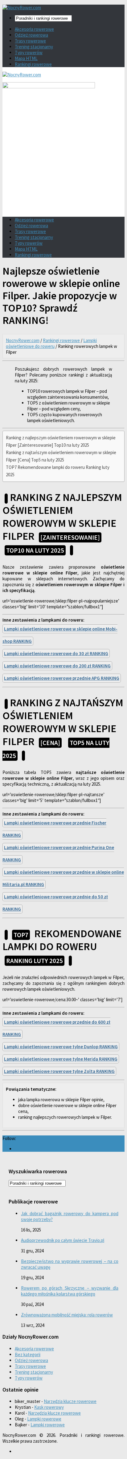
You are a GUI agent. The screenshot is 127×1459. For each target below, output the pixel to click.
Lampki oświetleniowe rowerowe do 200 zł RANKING (57, 666)
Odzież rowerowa (31, 35)
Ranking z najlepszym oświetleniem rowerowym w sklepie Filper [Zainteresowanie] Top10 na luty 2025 (61, 441)
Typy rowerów (29, 52)
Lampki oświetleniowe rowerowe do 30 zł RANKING (56, 653)
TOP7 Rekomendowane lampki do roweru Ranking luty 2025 (57, 471)
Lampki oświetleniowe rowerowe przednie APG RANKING (61, 678)
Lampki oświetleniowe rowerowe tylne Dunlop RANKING (61, 1047)
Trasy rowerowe (30, 41)
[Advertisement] (63, 167)
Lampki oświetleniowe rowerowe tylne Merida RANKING (60, 1059)
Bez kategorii (27, 1354)
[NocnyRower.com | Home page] (21, 7)
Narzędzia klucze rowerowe (70, 1401)
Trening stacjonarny (34, 47)
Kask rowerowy (49, 1407)
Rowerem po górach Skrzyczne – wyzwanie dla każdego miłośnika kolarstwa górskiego (69, 1291)
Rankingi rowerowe (33, 64)
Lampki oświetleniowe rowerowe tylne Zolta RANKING (59, 1071)
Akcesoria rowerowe (34, 29)
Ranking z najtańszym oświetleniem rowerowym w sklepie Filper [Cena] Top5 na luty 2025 (61, 456)
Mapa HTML (26, 58)
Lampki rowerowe (44, 1419)
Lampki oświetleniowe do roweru (51, 343)
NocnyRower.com (22, 340)
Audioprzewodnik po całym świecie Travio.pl (62, 1240)
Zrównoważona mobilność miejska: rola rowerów (67, 1315)
